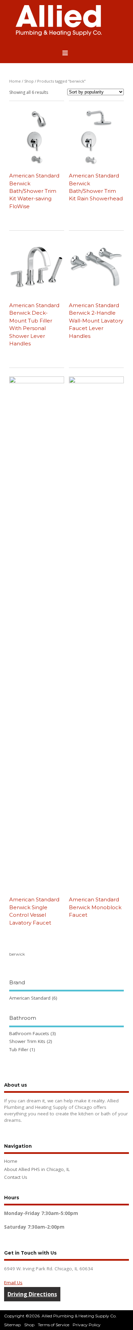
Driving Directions (32, 1294)
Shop (29, 81)
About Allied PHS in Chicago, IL (37, 1169)
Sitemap (12, 1324)
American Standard (29, 998)
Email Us (13, 1282)
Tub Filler (18, 1049)
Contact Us (15, 1177)
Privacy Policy (87, 1324)
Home (15, 81)
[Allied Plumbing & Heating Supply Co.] (59, 34)
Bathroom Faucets (29, 1033)
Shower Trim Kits (27, 1041)
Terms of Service (53, 1324)
